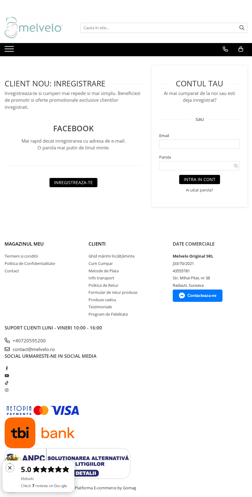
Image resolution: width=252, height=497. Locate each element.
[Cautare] (241, 28)
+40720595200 (28, 340)
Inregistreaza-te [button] (73, 182)
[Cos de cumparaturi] (240, 49)
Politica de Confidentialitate (30, 263)
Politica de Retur (103, 285)
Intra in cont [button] (199, 179)
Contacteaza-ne (201, 295)
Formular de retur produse (113, 292)
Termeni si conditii (21, 256)
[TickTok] (7, 382)
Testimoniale (100, 307)
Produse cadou (102, 299)
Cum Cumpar (101, 263)
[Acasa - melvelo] (35, 27)
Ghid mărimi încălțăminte (112, 256)
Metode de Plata (104, 271)
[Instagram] (7, 390)
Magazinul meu (24, 244)
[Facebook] (7, 368)
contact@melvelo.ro (33, 349)
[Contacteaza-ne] (225, 49)
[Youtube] (7, 375)
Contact (12, 271)
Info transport (101, 278)
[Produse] (10, 50)
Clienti (97, 244)
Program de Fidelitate (108, 314)
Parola (165, 157)
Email (164, 135)
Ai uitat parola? (199, 190)
